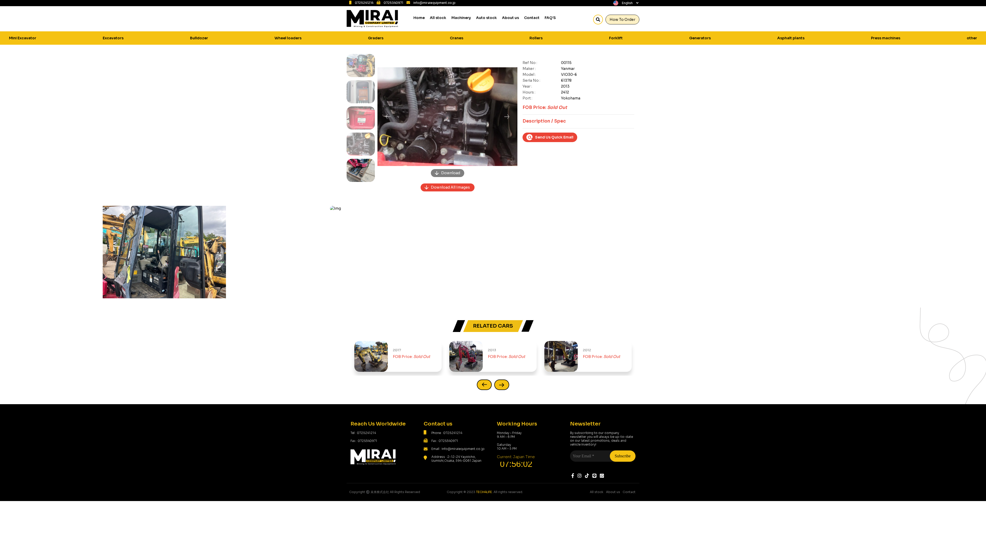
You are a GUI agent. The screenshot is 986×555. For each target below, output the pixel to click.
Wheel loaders (287, 38)
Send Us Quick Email (554, 137)
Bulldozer (199, 38)
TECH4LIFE (484, 492)
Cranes (456, 38)
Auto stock (486, 17)
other (972, 38)
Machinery (461, 17)
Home (419, 17)
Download (450, 173)
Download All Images (450, 187)
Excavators (113, 38)
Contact (531, 17)
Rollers (536, 38)
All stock (438, 17)
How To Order (622, 19)
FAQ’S (550, 17)
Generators (700, 38)
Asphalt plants (790, 38)
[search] (598, 19)
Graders (375, 38)
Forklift (616, 38)
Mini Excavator (22, 38)
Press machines (885, 38)
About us (510, 17)
